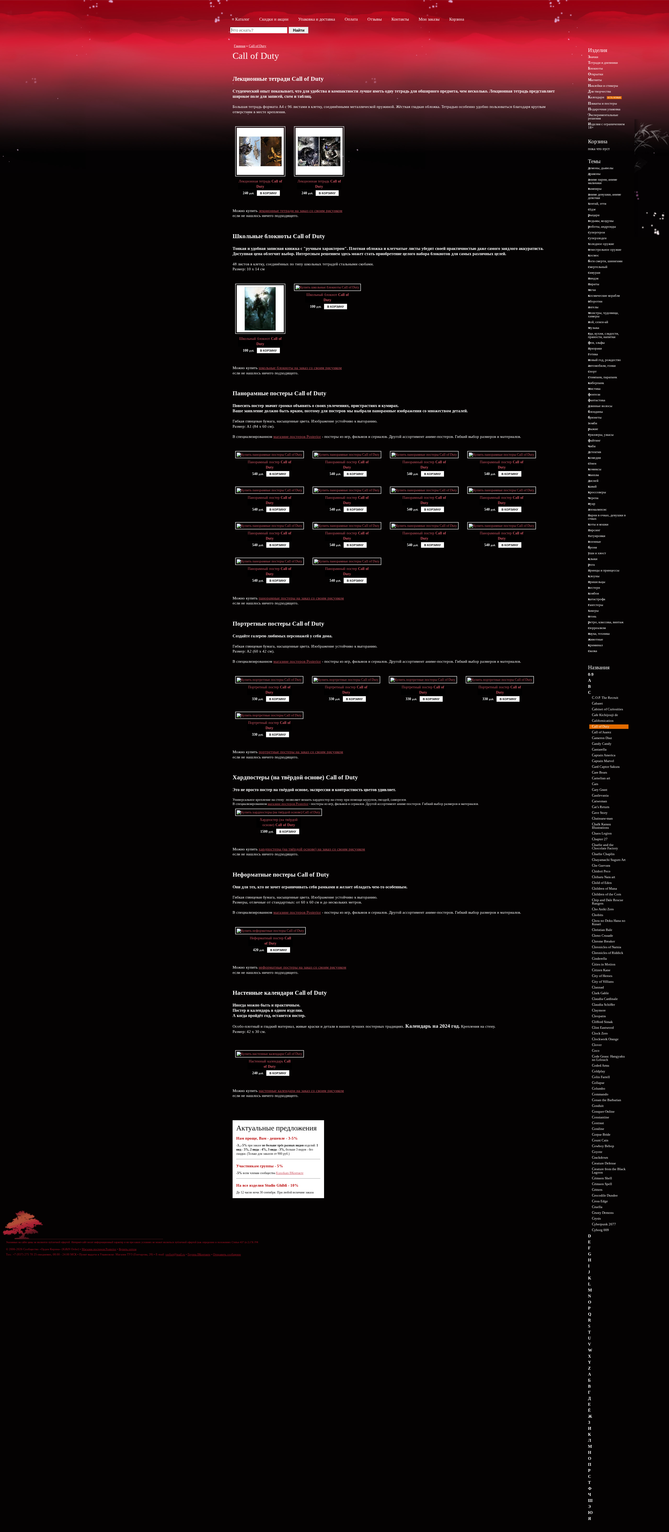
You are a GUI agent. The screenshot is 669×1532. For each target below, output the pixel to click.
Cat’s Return (600, 807)
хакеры (593, 611)
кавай (592, 486)
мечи (592, 290)
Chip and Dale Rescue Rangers (607, 901)
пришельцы (596, 582)
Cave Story (600, 813)
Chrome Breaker (603, 941)
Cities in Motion (603, 964)
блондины (595, 412)
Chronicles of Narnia (606, 947)
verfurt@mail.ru (175, 1254)
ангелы (593, 307)
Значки (593, 57)
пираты (593, 284)
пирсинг (594, 530)
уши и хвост (597, 553)
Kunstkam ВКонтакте (289, 1173)
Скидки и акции (274, 19)
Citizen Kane (601, 970)
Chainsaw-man (602, 818)
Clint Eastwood (603, 1028)
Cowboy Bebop (603, 1146)
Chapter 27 (600, 839)
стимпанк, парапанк (602, 377)
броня (592, 547)
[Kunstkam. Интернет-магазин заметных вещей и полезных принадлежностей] (606, 28)
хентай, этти (597, 203)
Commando (600, 1094)
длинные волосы (600, 406)
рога (591, 565)
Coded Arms (600, 1065)
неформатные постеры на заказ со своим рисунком (302, 967)
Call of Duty (257, 46)
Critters (597, 1190)
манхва (593, 475)
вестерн (594, 588)
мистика (594, 389)
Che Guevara (601, 865)
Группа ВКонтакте (199, 1254)
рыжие (593, 429)
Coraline (598, 1129)
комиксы (594, 469)
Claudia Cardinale (605, 999)
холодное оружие (601, 244)
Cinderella (599, 959)
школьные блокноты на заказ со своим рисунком (300, 368)
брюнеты (595, 417)
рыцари (593, 215)
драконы (594, 174)
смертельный (597, 267)
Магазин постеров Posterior (99, 1249)
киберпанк (596, 383)
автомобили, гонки (602, 366)
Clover (597, 1045)
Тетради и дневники (603, 63)
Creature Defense (604, 1163)
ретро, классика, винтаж (606, 622)
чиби (592, 446)
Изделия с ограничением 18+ (606, 125)
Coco (595, 1051)
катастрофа (596, 599)
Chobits (597, 915)
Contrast (598, 1123)
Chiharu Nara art (603, 877)
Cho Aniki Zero (603, 909)
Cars (595, 784)
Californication (603, 721)
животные (595, 639)
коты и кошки (598, 524)
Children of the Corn (606, 894)
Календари (604, 97)
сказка (592, 651)
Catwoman (599, 801)
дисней (593, 481)
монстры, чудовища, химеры (603, 314)
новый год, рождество (604, 360)
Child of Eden (602, 883)
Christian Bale (602, 930)
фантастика (596, 400)
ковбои (593, 593)
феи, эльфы (596, 343)
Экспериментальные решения (603, 116)
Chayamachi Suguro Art (609, 860)
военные (594, 542)
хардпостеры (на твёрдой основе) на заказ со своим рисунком (312, 849)
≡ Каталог (241, 19)
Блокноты (595, 68)
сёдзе (592, 209)
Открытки (595, 74)
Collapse (598, 1083)
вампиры (595, 189)
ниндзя (593, 278)
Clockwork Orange (605, 1039)
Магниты (595, 80)
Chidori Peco (601, 871)
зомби (592, 423)
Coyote (597, 1152)
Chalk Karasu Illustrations (601, 826)
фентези (594, 394)
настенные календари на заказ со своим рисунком (301, 1091)
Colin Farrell (601, 1077)
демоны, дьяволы (600, 168)
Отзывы (374, 19)
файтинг (594, 440)
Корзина (456, 19)
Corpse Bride (601, 1134)
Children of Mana (604, 888)
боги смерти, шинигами (605, 261)
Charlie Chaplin (603, 854)
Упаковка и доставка (316, 19)
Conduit (598, 1106)
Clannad (598, 987)
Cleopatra (599, 1016)
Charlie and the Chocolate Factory (605, 846)
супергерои (596, 232)
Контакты (400, 19)
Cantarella (599, 749)
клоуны (593, 576)
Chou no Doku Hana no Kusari (608, 922)
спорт (592, 371)
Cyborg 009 (600, 1230)
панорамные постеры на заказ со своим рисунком (301, 598)
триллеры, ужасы (601, 435)
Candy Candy (602, 744)
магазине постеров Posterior (297, 437)
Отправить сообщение (227, 1254)
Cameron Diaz (602, 738)
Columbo (598, 1088)
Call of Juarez (601, 732)
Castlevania (600, 795)
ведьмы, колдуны (601, 221)
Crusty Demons (603, 1213)
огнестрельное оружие (604, 249)
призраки (595, 348)
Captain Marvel (603, 761)
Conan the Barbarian (606, 1100)
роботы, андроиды (602, 226)
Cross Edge (600, 1201)
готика (593, 354)
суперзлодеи (597, 238)
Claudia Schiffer (603, 1005)
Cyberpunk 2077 (604, 1224)
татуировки (596, 536)
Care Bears (599, 772)
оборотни (595, 301)
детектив (594, 452)
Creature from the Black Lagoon (609, 1170)
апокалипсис (597, 509)
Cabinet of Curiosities (607, 709)
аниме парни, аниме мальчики (602, 181)
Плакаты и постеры (602, 103)
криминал (595, 645)
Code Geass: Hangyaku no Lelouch (608, 1058)
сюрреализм (597, 628)
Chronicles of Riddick (607, 953)
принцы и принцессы (603, 570)
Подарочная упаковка (604, 109)
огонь (592, 616)
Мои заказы (429, 19)
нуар (591, 504)
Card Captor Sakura (606, 767)
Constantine (600, 1117)
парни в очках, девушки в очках (607, 517)
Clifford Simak (602, 1022)
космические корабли (604, 296)
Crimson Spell (602, 1184)
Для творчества (599, 91)
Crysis (596, 1218)
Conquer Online (603, 1111)
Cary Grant (599, 790)
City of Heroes (602, 976)
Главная (239, 46)
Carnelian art (601, 778)
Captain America (603, 755)
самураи (594, 273)
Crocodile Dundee (605, 1195)
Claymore (599, 1010)
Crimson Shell (602, 1178)
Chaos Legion (602, 833)
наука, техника (599, 634)
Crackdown (600, 1157)
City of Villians (603, 982)
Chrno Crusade (602, 936)
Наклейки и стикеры (603, 86)
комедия (594, 458)
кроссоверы (597, 492)
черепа (593, 498)
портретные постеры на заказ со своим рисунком (301, 752)
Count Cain (600, 1140)
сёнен (592, 463)
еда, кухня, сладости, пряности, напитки (603, 335)
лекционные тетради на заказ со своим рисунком (300, 211)
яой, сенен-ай (598, 322)
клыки (592, 559)
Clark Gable (600, 993)
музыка (593, 328)
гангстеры (595, 605)
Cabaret (597, 703)
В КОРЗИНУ (268, 193)
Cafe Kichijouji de (605, 715)
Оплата (351, 19)
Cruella (597, 1207)
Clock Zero (600, 1033)
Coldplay (598, 1071)
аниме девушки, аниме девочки (604, 196)
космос (593, 255)
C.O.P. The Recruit (605, 698)
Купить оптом (127, 1249)
